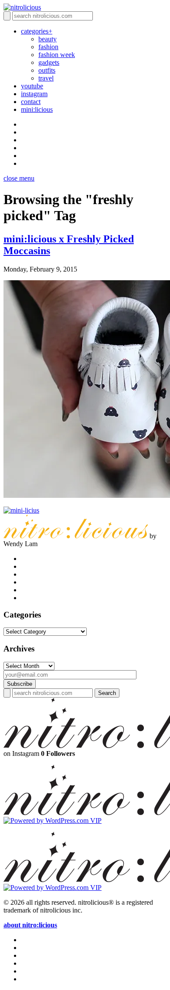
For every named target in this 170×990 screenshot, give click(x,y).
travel (46, 78)
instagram (34, 93)
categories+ (36, 31)
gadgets (48, 62)
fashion (48, 46)
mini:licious (37, 109)
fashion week (56, 54)
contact (31, 101)
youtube (32, 86)
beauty (47, 39)
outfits (46, 70)
